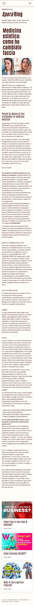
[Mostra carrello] (30, 3)
